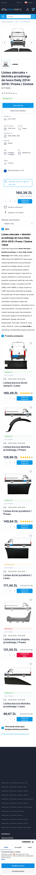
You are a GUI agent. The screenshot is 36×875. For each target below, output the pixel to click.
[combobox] (18, 223)
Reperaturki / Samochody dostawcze (12, 811)
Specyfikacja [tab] (18, 105)
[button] (6, 201)
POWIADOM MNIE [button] (24, 655)
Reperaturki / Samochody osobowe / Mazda (14, 795)
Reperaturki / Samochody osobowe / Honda (14, 791)
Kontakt (4, 2)
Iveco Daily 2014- (25, 21)
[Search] (32, 16)
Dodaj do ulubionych (15, 207)
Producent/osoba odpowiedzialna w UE (15, 734)
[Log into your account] (27, 9)
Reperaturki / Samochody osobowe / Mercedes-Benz (17, 799)
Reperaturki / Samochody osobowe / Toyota (14, 823)
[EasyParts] (11, 9)
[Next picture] (31, 42)
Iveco (16, 21)
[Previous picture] (4, 42)
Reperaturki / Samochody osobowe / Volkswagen (16, 827)
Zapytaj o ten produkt (15, 212)
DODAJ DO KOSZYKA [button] (25, 201)
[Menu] (3, 16)
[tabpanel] (18, 146)
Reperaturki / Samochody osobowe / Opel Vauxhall (16, 807)
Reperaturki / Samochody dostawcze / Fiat (14, 783)
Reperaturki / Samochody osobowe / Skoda (14, 819)
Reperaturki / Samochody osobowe (12, 815)
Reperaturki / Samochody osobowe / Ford (14, 787)
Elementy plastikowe (7, 21)
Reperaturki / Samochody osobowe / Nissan (14, 803)
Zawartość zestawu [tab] (18, 111)
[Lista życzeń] (31, 343)
